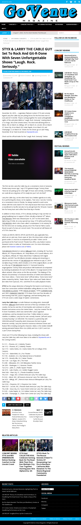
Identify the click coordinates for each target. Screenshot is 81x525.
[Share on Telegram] (41, 399)
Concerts (12, 24)
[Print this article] (27, 399)
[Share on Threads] (50, 399)
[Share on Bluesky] (45, 399)
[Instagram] (75, 2)
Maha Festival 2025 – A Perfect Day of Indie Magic (72, 191)
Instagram (44, 505)
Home (3, 24)
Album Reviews (71, 24)
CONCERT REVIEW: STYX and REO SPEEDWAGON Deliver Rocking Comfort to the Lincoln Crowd (9, 458)
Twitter (43, 508)
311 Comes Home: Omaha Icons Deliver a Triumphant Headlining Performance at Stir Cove (72, 116)
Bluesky (44, 502)
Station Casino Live (17, 247)
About (4, 28)
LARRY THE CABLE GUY (15, 405)
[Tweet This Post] (9, 399)
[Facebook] (67, 2)
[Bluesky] (71, 2)
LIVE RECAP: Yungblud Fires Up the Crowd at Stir (71, 134)
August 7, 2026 (70, 103)
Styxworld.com (32, 132)
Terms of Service (54, 519)
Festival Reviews (62, 146)
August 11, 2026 (70, 86)
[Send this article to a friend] (22, 399)
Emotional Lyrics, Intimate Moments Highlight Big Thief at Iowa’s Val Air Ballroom (71, 58)
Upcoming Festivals (45, 24)
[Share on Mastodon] (36, 399)
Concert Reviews (62, 50)
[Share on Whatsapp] (32, 399)
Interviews (59, 24)
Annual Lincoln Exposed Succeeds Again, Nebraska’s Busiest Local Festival (71, 154)
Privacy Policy (67, 519)
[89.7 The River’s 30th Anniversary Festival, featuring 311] (59, 221)
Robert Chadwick (25, 75)
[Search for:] (68, 33)
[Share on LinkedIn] (13, 399)
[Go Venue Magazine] (40, 21)
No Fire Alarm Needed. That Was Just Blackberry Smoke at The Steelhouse (71, 97)
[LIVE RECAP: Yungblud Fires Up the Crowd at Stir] (59, 134)
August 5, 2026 (70, 138)
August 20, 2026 (70, 65)
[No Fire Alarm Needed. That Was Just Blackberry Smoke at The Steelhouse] (59, 96)
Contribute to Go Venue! (38, 519)
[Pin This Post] (18, 399)
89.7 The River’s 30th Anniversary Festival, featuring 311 (72, 221)
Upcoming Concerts (40, 75)
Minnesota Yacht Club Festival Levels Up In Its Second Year (71, 206)
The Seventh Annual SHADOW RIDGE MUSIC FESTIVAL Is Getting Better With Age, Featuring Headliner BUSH (71, 174)
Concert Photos (27, 24)
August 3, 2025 (70, 195)
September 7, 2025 (71, 181)
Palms (28, 247)
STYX (27, 405)
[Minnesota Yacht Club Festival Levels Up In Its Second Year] (59, 205)
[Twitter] (79, 2)
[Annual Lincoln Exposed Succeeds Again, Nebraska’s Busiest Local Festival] (59, 153)
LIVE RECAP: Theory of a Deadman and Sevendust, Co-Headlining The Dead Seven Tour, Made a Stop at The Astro (71, 78)
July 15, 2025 (69, 226)
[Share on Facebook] (4, 399)
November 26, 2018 (11, 75)
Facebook (44, 498)
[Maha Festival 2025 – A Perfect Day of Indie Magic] (59, 192)
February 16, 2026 (71, 160)
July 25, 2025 (69, 211)
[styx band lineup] (27, 109)
